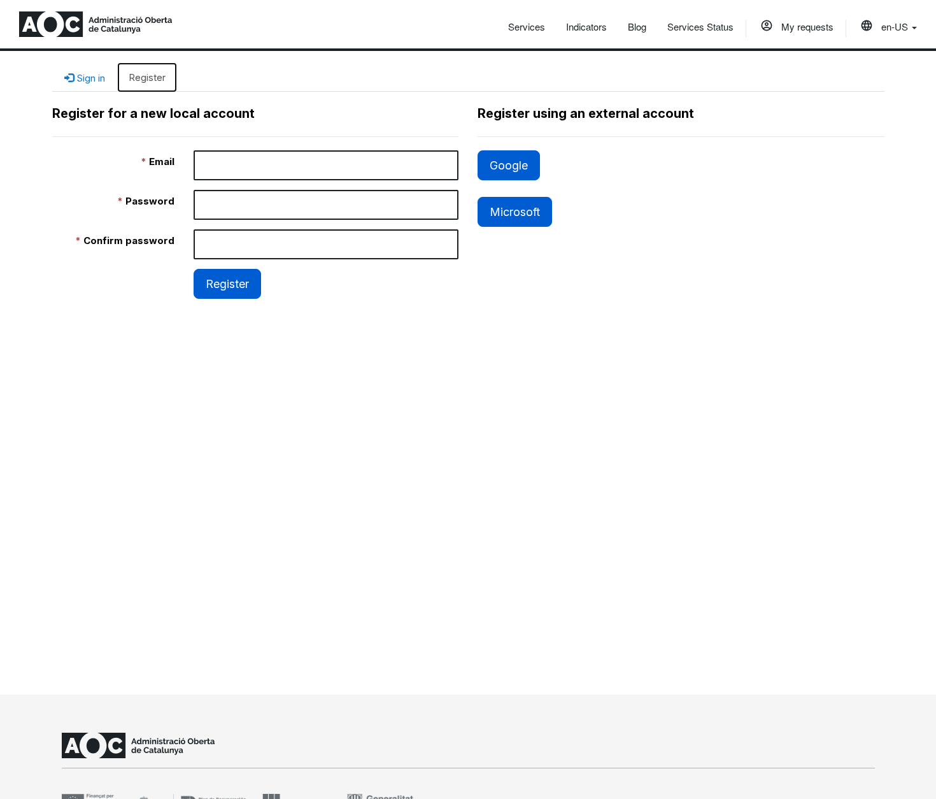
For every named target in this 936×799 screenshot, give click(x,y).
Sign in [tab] (89, 78)
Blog (637, 26)
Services (526, 26)
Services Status (700, 26)
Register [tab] (147, 77)
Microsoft (515, 212)
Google (509, 165)
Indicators (586, 26)
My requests (806, 26)
